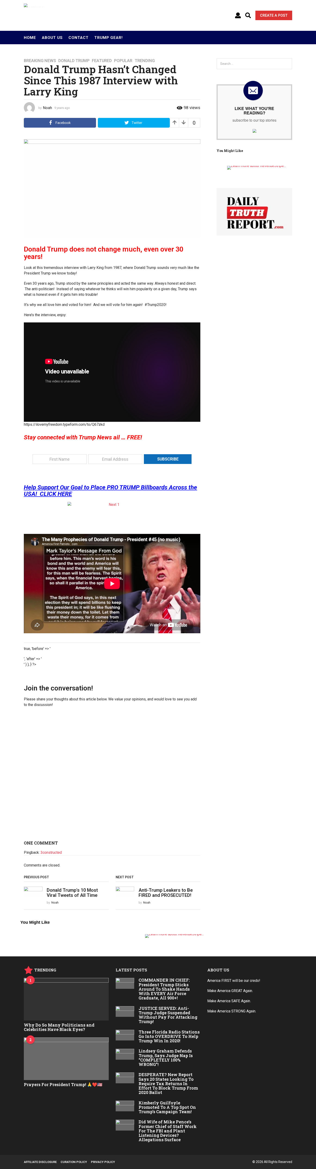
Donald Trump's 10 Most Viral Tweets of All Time (72, 892)
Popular (123, 60)
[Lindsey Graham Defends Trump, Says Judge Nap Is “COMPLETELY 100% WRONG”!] (125, 1054)
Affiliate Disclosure (40, 1162)
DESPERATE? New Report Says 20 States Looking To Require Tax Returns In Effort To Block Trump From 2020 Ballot (168, 1083)
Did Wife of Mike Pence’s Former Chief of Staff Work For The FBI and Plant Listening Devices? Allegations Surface (168, 1130)
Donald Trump (74, 60)
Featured (102, 60)
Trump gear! (108, 37)
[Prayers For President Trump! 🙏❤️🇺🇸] (66, 1058)
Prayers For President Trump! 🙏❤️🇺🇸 (63, 1084)
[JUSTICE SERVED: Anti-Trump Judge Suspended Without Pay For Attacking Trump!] (125, 1011)
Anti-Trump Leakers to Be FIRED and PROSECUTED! (166, 892)
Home (30, 37)
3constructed (51, 852)
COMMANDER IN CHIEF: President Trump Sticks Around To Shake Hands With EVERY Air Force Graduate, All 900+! (164, 989)
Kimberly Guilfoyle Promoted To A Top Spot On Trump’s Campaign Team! (167, 1107)
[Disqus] (112, 776)
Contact (78, 37)
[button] (238, 15)
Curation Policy (74, 1162)
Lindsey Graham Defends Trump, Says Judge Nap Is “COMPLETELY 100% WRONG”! (166, 1057)
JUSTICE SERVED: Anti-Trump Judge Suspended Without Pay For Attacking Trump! (168, 1014)
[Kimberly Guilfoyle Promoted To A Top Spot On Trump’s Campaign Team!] (125, 1106)
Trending (145, 60)
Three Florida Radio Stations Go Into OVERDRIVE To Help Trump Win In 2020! (169, 1036)
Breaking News (40, 60)
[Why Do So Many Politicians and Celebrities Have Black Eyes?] (66, 999)
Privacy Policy (103, 1162)
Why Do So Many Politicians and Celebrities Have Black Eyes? (59, 1027)
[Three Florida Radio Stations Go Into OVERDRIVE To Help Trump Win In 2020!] (125, 1035)
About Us (52, 37)
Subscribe (168, 459)
